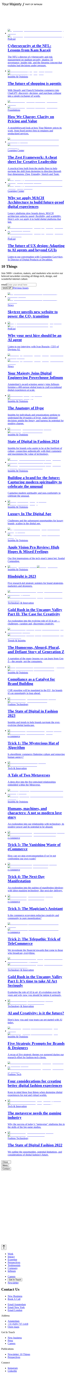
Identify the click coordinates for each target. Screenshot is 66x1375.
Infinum (12, 1271)
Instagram (13, 1368)
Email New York (16, 1307)
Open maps (13, 1326)
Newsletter (13, 1282)
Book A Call (14, 1299)
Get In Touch (15, 1279)
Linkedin (12, 1371)
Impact (11, 1256)
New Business (15, 1296)
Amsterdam (13, 1321)
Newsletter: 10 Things (19, 1354)
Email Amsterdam (17, 1304)
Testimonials (14, 1265)
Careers (11, 1276)
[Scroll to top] (3, 1247)
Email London (15, 1310)
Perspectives (14, 1262)
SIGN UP (7, 288)
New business (15, 1337)
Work (10, 1253)
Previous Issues (21, 288)
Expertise (12, 1259)
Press (10, 1340)
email (4, 284)
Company (13, 1268)
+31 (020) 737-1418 (18, 1324)
